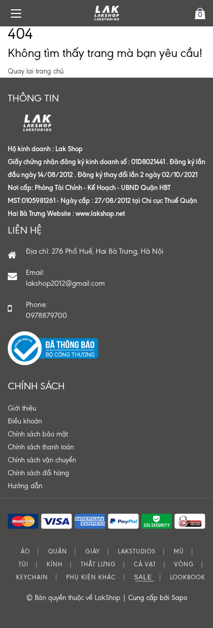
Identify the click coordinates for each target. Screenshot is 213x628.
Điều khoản (25, 421)
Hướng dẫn (25, 486)
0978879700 (46, 315)
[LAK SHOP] (106, 13)
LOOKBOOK (187, 577)
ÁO (25, 551)
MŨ (179, 551)
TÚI (23, 564)
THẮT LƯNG (98, 564)
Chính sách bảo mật (38, 434)
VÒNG (184, 564)
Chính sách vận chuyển (42, 460)
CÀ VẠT (145, 564)
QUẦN (57, 551)
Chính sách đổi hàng (38, 473)
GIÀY (92, 551)
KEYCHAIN (32, 577)
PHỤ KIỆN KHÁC (91, 577)
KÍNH (55, 564)
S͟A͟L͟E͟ (143, 577)
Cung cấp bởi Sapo (157, 598)
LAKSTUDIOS (137, 551)
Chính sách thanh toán (41, 447)
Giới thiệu (22, 408)
